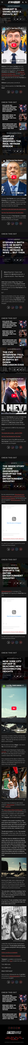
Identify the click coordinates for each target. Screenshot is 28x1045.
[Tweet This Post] (17, 19)
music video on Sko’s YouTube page (13, 810)
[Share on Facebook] (14, 19)
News (16, 1037)
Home (8, 1037)
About (12, 1037)
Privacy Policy (14, 1039)
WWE (20, 1037)
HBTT (18, 1038)
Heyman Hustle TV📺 (10, 1038)
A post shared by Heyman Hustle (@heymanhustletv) (15, 538)
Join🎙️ (22, 1038)
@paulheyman (9, 272)
